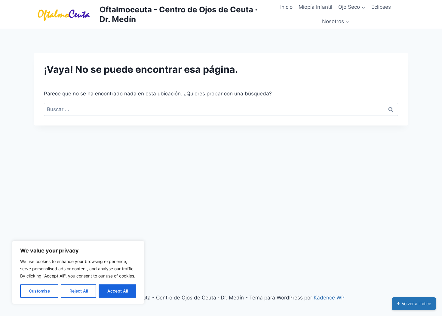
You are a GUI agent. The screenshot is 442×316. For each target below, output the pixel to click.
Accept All (117, 290)
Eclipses (381, 7)
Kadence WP (329, 298)
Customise (39, 290)
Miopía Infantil (315, 7)
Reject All (78, 290)
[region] (78, 272)
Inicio (286, 7)
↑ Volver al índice (414, 303)
